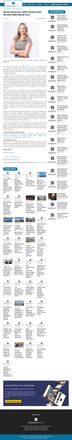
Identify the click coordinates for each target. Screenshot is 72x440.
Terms (25, 438)
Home (23, 4)
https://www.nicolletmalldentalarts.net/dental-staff (16, 137)
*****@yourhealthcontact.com (11, 157)
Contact (46, 4)
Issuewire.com (29, 66)
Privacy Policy (32, 438)
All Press (39, 4)
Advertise (39, 438)
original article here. (40, 162)
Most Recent (30, 4)
